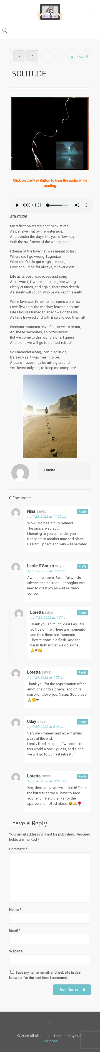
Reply (82, 512)
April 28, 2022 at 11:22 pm (47, 517)
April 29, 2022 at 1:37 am (49, 618)
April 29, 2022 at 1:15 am (46, 571)
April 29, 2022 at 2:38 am (46, 727)
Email (14, 930)
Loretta (49, 470)
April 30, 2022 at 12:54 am (47, 781)
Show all (81, 57)
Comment (18, 849)
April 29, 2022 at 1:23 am (46, 677)
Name (15, 909)
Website (15, 951)
